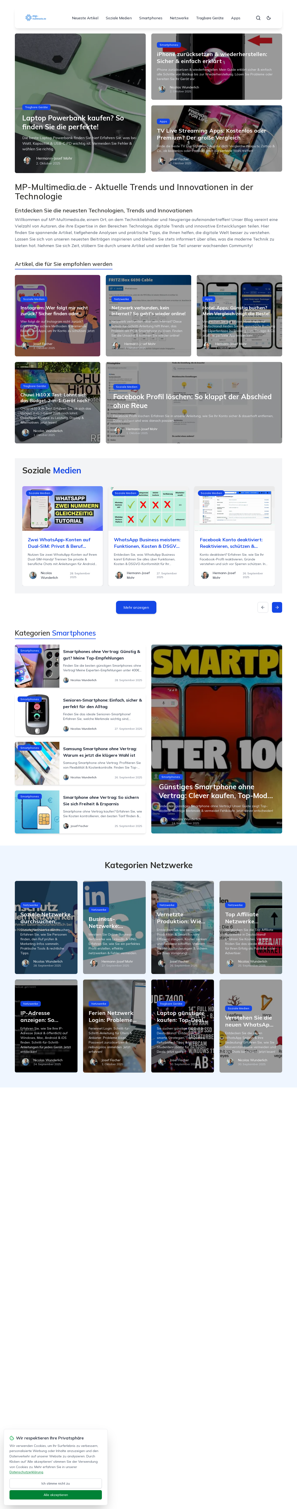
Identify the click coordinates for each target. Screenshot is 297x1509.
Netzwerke (179, 18)
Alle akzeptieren (56, 1495)
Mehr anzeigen (136, 607)
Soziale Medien (119, 18)
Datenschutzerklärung (26, 1472)
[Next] (277, 607)
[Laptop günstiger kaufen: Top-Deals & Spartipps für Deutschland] (182, 1026)
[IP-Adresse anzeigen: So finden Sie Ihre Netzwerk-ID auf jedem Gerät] (46, 1026)
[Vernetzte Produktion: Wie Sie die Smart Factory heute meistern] (182, 927)
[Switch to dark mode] (269, 18)
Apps (235, 18)
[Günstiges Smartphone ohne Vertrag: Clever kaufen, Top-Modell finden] (216, 739)
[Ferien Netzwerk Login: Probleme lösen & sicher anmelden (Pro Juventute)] (114, 1026)
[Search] (258, 17)
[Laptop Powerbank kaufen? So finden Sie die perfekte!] (80, 103)
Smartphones (150, 18)
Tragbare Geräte (210, 18)
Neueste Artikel (85, 18)
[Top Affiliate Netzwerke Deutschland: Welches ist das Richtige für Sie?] (251, 927)
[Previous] (263, 607)
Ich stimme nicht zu (56, 1483)
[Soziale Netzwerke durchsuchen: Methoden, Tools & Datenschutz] (46, 927)
